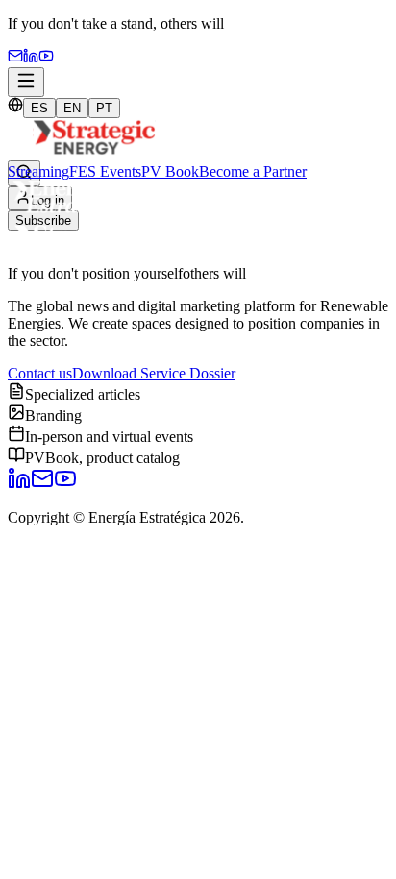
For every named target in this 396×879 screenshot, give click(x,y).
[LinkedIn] (19, 484)
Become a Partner (253, 171)
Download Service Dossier (153, 373)
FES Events (105, 171)
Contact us (40, 373)
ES (39, 108)
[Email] (15, 58)
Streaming (38, 171)
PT (104, 108)
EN (72, 108)
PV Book (170, 171)
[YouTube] (46, 58)
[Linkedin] (30, 58)
